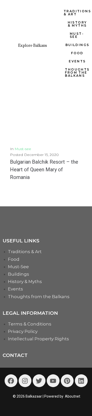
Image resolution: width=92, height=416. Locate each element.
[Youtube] (53, 380)
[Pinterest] (67, 380)
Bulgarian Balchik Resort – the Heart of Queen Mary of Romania (44, 169)
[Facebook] (11, 380)
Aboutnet (72, 396)
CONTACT (15, 355)
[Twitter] (39, 380)
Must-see (23, 149)
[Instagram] (25, 380)
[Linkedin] (81, 380)
